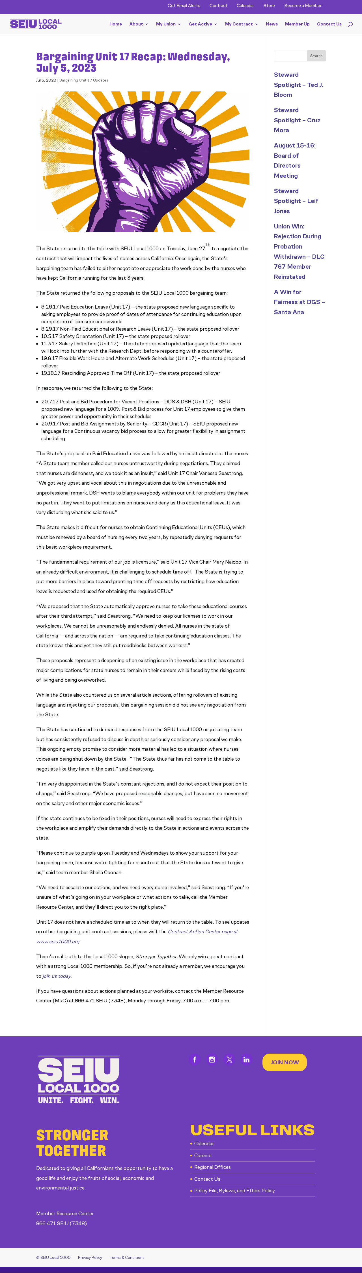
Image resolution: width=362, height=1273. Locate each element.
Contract (218, 5)
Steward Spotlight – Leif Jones (296, 201)
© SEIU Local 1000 (53, 1257)
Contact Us (329, 24)
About (136, 24)
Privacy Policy (90, 1257)
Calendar (245, 5)
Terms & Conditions (127, 1257)
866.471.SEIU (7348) (61, 1223)
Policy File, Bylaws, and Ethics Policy (234, 1191)
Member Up (297, 24)
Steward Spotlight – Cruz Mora (297, 120)
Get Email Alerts (184, 5)
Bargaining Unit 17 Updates (83, 80)
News (272, 24)
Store (269, 5)
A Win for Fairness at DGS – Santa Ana (299, 302)
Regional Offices (212, 1167)
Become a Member (303, 5)
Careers (203, 1155)
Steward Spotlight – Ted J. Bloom (298, 85)
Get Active (200, 24)
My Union (166, 24)
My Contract (239, 24)
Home (115, 24)
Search (316, 56)
